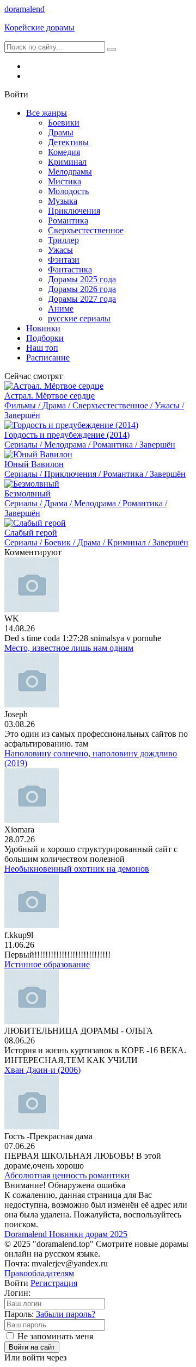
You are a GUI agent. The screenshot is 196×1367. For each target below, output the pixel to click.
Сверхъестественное (86, 230)
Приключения (74, 210)
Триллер (63, 240)
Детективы (68, 142)
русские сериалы (79, 318)
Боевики (63, 122)
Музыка (62, 201)
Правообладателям (39, 1273)
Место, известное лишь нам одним (68, 648)
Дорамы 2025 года (82, 279)
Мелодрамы (70, 171)
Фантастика (70, 269)
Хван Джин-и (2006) (42, 1069)
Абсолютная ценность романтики (67, 1175)
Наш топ (42, 347)
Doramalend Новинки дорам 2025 (65, 1234)
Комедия (64, 152)
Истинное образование (47, 964)
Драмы (61, 132)
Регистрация (53, 1283)
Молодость (68, 191)
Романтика (68, 220)
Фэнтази (63, 259)
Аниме (61, 308)
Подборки (45, 338)
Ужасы (60, 249)
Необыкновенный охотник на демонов (76, 868)
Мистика (64, 181)
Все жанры (46, 112)
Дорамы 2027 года (82, 298)
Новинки (43, 328)
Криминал (67, 161)
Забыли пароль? (65, 1314)
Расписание (48, 357)
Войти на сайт (32, 1347)
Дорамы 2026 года (82, 289)
